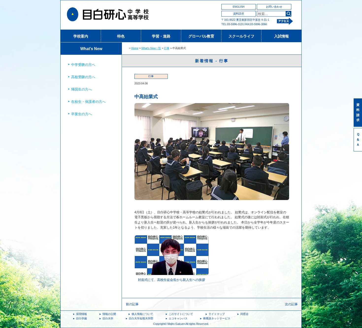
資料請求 (238, 13)
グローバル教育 (201, 36)
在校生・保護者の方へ (88, 102)
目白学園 (81, 318)
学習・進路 (161, 36)
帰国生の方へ (81, 89)
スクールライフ (241, 36)
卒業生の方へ (81, 114)
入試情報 (281, 36)
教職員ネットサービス (216, 318)
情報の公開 (109, 313)
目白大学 (107, 318)
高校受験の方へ (83, 77)
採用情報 (81, 313)
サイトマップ (217, 313)
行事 (166, 48)
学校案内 (80, 36)
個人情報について (142, 313)
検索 (288, 14)
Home (134, 48)
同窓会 (244, 313)
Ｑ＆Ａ (358, 139)
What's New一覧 (151, 48)
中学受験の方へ (83, 65)
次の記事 (291, 304)
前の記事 (132, 304)
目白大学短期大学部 (141, 318)
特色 (121, 36)
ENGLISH (239, 6)
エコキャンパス (178, 318)
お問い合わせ (274, 6)
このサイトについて (181, 313)
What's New (91, 49)
